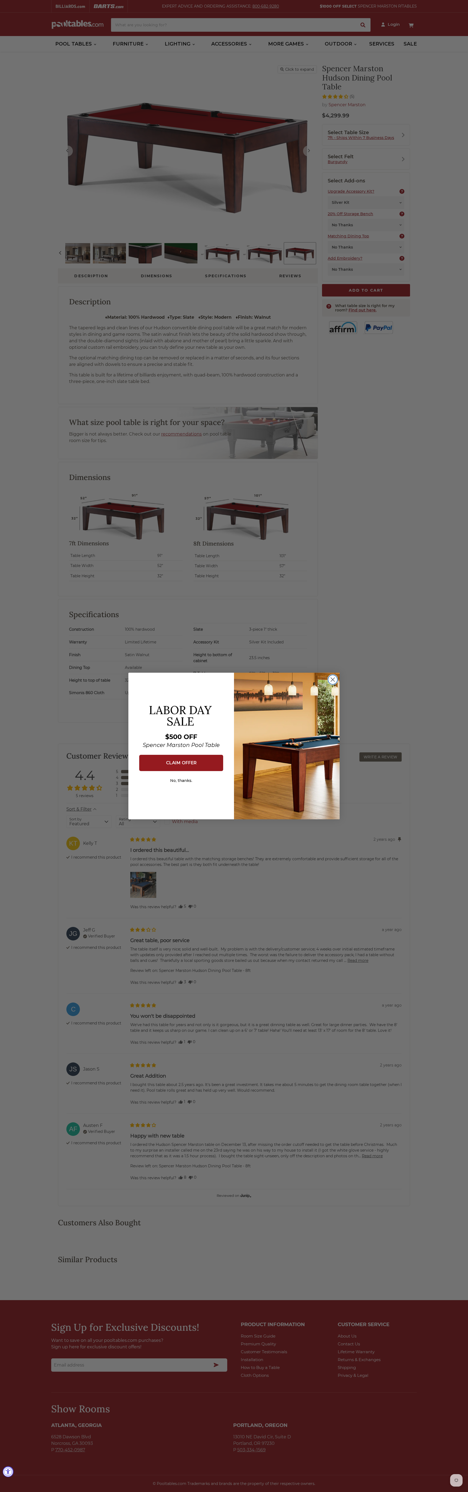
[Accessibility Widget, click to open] (8, 1471)
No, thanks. (181, 780)
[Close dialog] (332, 679)
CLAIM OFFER (181, 762)
